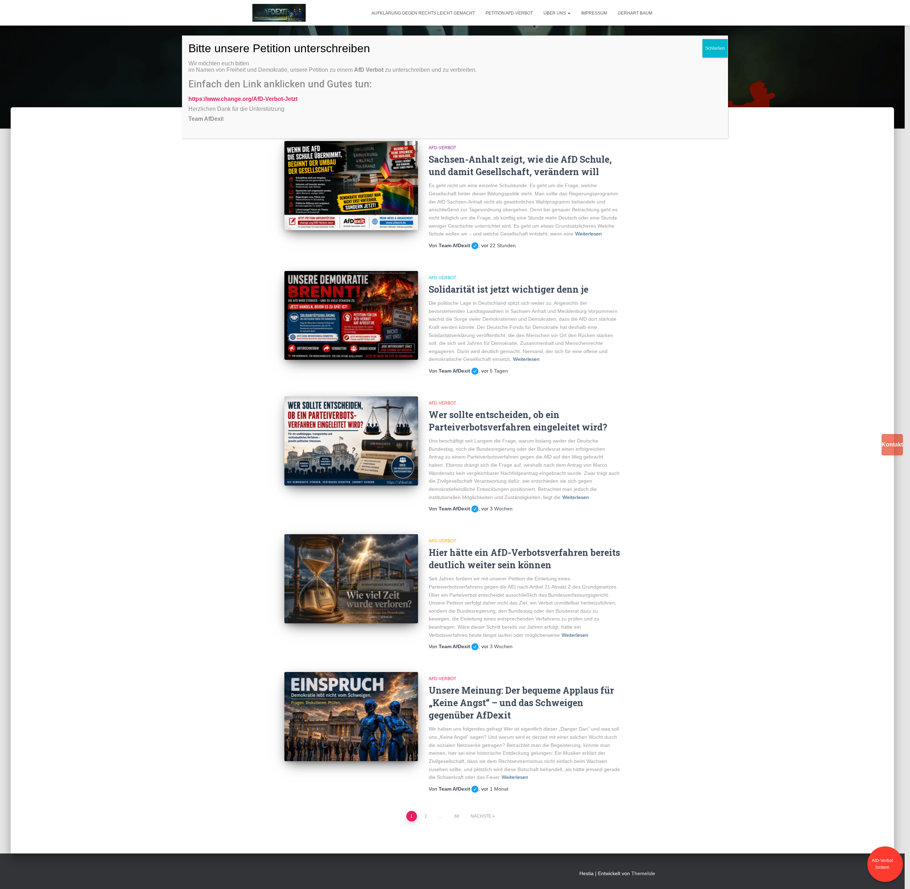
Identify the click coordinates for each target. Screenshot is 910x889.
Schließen (715, 48)
